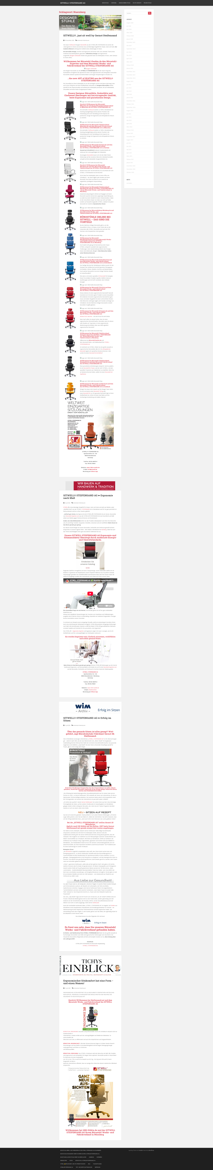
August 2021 (130, 140)
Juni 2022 (129, 117)
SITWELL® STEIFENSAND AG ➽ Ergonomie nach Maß (88, 497)
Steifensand (90, 736)
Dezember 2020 (131, 166)
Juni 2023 (129, 88)
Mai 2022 (129, 120)
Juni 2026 (129, 29)
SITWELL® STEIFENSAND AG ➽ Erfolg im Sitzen (87, 719)
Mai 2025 (129, 45)
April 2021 (129, 153)
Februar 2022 (130, 130)
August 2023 (130, 81)
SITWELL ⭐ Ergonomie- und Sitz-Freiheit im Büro (72, 1164)
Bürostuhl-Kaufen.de (91, 61)
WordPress (151, 1150)
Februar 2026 (130, 36)
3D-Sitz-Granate (137, 3)
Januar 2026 (130, 39)
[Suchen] (149, 13)
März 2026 (129, 32)
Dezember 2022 (131, 101)
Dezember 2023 (131, 71)
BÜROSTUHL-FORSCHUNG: (71, 1053)
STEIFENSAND (86, 509)
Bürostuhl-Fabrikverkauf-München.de (94, 125)
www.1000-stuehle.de (93, 467)
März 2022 (129, 127)
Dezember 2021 (131, 136)
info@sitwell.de (92, 469)
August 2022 (130, 110)
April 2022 (129, 123)
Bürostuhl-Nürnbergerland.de (89, 238)
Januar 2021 (130, 162)
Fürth (71, 1160)
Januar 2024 (130, 68)
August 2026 (130, 23)
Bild (89, 1164)
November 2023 (131, 75)
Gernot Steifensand (87, 802)
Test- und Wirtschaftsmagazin (84, 1167)
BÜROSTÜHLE (88, 216)
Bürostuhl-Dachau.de (99, 145)
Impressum (97, 1167)
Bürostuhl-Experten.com (72, 516)
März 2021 (129, 156)
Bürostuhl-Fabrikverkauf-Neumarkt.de (94, 361)
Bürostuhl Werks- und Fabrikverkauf (84, 1002)
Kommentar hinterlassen (83, 40)
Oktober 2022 (130, 104)
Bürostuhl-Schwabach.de (100, 260)
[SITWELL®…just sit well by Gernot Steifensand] (90, 23)
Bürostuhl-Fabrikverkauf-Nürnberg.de (94, 187)
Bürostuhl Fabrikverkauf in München (96, 106)
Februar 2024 (130, 65)
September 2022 (131, 107)
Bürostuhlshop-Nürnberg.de (101, 210)
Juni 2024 (129, 52)
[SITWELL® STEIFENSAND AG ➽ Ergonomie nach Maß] (90, 485)
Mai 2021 (129, 149)
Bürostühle (105, 3)
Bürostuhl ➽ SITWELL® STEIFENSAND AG (85, 1160)
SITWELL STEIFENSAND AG (100, 65)
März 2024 (129, 62)
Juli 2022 (129, 114)
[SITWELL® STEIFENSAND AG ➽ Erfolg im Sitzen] (90, 707)
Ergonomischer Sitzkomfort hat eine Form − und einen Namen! (88, 982)
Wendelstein (63, 1160)
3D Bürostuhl (101, 276)
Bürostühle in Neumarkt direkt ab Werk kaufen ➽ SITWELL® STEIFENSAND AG (79, 1153)
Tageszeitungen (97, 1164)
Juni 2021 (129, 146)
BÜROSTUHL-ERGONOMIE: (70, 1031)
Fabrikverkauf (87, 929)
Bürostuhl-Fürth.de (98, 287)
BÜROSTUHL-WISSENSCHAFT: (71, 1043)
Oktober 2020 (130, 172)
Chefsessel (113, 3)
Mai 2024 (129, 55)
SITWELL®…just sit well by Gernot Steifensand (90, 35)
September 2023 (131, 78)
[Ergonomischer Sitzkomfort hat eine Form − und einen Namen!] (90, 965)
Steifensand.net (97, 1000)
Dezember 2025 (131, 42)
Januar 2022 (130, 133)
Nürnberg (103, 529)
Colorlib (141, 1150)
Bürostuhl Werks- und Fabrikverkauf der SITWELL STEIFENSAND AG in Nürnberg (80, 1150)
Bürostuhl (68, 851)
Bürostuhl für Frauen (89, 368)
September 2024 (131, 49)
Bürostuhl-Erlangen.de (99, 311)
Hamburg (91, 1157)
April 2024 (129, 58)
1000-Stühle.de (90, 1130)
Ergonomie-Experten (78, 631)
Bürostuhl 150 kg (98, 391)
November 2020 (131, 169)
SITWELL (65, 507)
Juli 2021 (129, 143)
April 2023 (129, 94)
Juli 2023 (129, 84)
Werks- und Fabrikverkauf (101, 190)
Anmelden (129, 183)
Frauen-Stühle (147, 3)
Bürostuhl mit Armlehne (95, 353)
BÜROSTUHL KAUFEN (86, 316)
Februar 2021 (130, 159)
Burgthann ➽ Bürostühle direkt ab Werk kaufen (73, 1157)
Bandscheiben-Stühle (124, 3)
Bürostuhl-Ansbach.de (99, 384)
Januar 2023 (130, 97)
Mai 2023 (129, 91)
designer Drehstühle (75, 55)
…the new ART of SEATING (80, 78)
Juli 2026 (129, 26)
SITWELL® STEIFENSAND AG (72, 3)
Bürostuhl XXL (87, 393)
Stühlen (113, 905)
